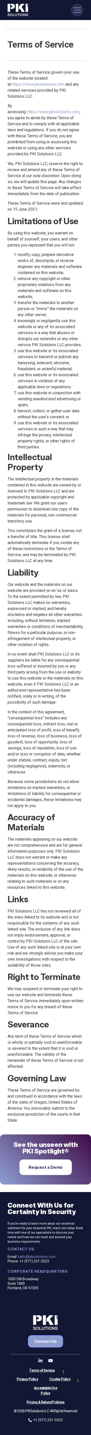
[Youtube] (50, 1360)
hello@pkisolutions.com (37, 1257)
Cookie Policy (59, 1379)
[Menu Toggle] (77, 10)
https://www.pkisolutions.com (38, 84)
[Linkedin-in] (40, 1360)
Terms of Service (42, 1370)
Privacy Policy (27, 1379)
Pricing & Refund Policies (45, 1402)
